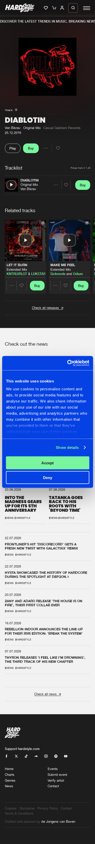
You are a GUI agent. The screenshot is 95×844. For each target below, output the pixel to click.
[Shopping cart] (54, 8)
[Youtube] (65, 756)
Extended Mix (17, 269)
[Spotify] (56, 756)
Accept (47, 463)
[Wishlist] (46, 8)
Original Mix (29, 185)
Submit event (57, 775)
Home (9, 769)
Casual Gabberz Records (62, 128)
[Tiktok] (26, 756)
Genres (10, 780)
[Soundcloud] (36, 756)
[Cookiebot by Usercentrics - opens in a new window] (67, 363)
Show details (67, 447)
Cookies (11, 808)
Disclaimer (27, 808)
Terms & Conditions (19, 813)
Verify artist (56, 780)
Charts (9, 775)
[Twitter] (16, 756)
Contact (53, 786)
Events (53, 769)
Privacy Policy (47, 808)
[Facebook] (6, 756)
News (9, 786)
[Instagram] (46, 756)
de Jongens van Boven (58, 821)
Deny (47, 477)
